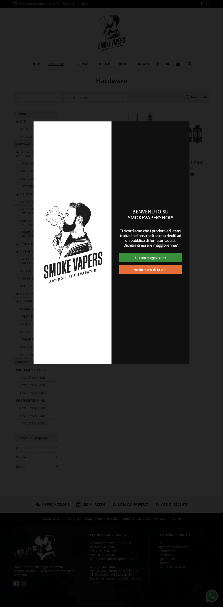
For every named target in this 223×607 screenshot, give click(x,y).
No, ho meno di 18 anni (150, 270)
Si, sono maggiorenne (150, 258)
